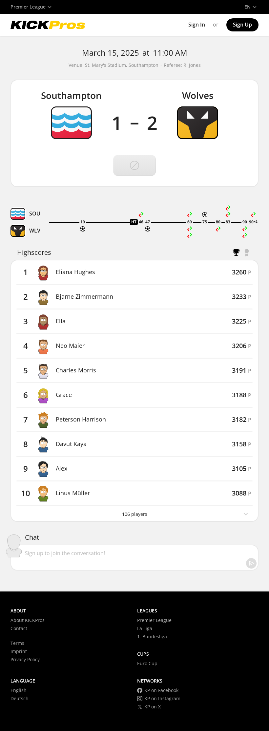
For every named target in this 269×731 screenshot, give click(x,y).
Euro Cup (147, 663)
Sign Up (242, 24)
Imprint (18, 651)
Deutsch (19, 698)
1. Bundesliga (152, 636)
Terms (17, 643)
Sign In (196, 24)
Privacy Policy (25, 659)
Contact (18, 628)
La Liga (144, 628)
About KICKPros (27, 620)
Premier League (154, 620)
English (18, 690)
